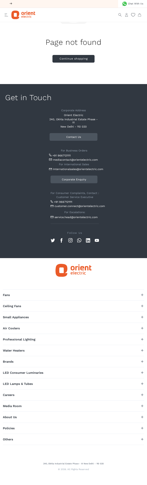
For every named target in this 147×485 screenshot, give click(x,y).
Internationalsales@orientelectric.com (76, 169)
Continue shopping (74, 58)
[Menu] (6, 15)
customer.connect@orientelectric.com (77, 206)
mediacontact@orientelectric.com (75, 159)
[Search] (120, 15)
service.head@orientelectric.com (76, 217)
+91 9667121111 (61, 155)
